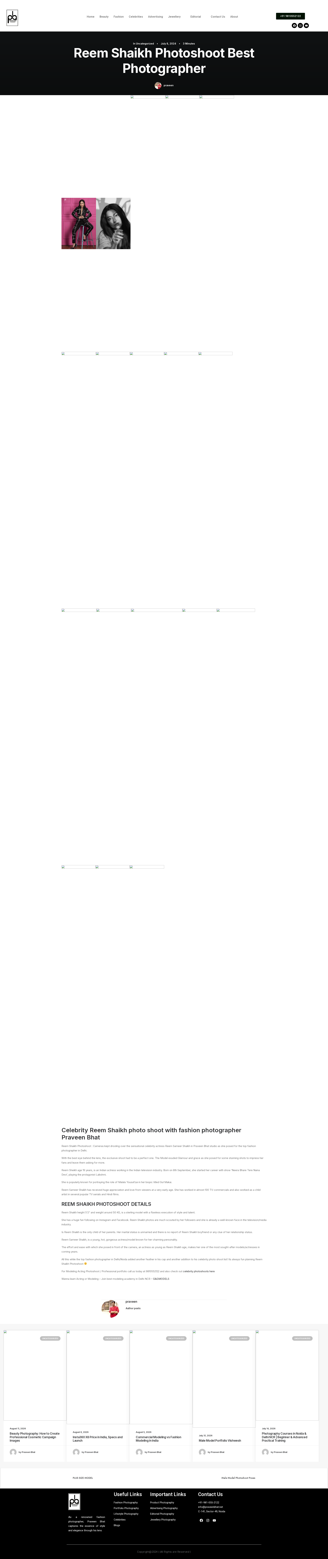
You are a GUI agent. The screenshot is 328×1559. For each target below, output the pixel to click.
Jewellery (174, 16)
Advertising (155, 16)
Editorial (195, 16)
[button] (177, 17)
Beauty (104, 16)
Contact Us (218, 16)
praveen (168, 85)
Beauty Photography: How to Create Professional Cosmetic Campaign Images (35, 1437)
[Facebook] (294, 25)
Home (90, 16)
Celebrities (136, 16)
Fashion (119, 16)
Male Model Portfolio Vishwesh (220, 1440)
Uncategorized (145, 43)
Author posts (133, 1308)
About (234, 16)
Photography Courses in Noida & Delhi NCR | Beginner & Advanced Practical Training (284, 1437)
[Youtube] (306, 25)
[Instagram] (300, 25)
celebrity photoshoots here (199, 1271)
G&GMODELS (161, 1278)
